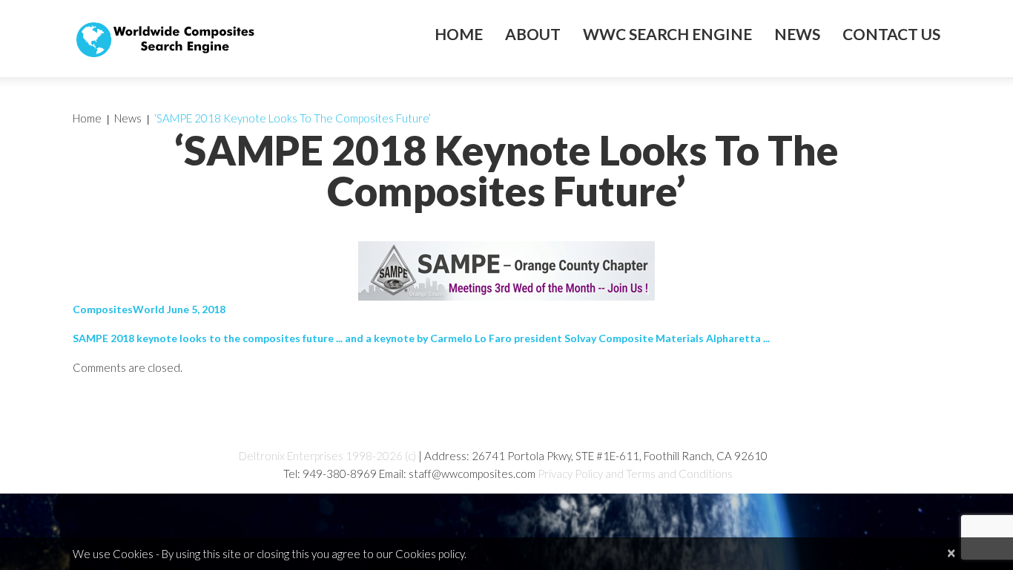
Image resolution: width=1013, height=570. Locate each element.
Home (459, 34)
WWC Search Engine (667, 34)
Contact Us (891, 34)
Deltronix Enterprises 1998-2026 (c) (327, 455)
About (533, 34)
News (797, 34)
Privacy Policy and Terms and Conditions (635, 473)
